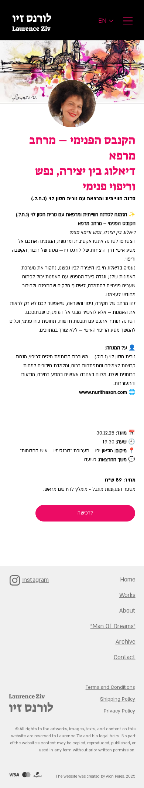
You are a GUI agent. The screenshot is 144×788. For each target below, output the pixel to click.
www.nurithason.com (103, 392)
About (127, 611)
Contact (125, 657)
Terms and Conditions (110, 687)
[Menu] (127, 21)
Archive (126, 642)
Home (128, 580)
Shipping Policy (117, 699)
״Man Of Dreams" (113, 626)
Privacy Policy (119, 711)
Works (127, 595)
